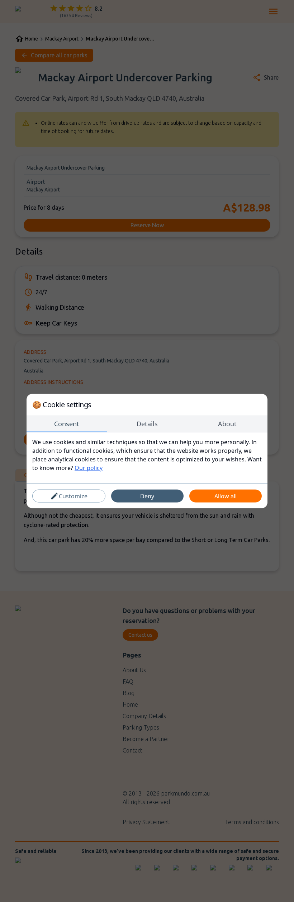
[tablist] (147, 424)
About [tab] (227, 423)
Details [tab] (147, 423)
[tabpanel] (147, 455)
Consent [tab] (66, 423)
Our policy (89, 468)
